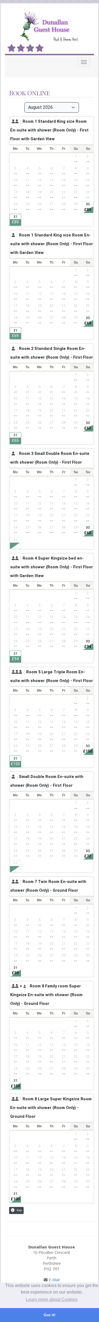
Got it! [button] (50, 1315)
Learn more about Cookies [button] (52, 1299)
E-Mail (54, 1279)
